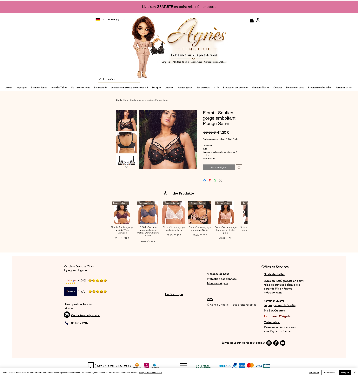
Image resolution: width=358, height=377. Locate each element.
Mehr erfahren (209, 158)
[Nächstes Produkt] (243, 212)
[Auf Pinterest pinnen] (210, 180)
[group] (179, 222)
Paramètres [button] (314, 372)
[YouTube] (282, 343)
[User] (258, 20)
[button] (118, 19)
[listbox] (118, 19)
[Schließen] (354, 372)
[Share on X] (220, 180)
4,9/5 (82, 280)
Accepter (345, 372)
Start (118, 100)
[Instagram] (269, 343)
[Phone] (66, 323)
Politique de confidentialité (150, 372)
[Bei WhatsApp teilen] (215, 180)
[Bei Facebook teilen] (204, 180)
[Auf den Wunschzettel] (239, 167)
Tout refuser (329, 372)
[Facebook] (276, 343)
